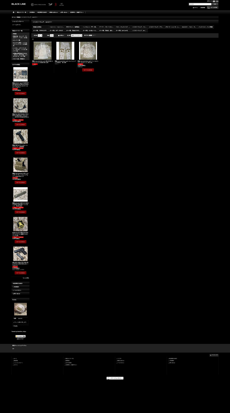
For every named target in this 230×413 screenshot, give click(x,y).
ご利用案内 (16, 287)
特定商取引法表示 (17, 283)
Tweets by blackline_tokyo (19, 331)
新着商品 (68, 360)
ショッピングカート (18, 362)
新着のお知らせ (120, 360)
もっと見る (26, 278)
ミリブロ (119, 358)
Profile (15, 326)
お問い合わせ (16, 293)
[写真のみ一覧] (91, 35)
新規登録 (203, 7)
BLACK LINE (19, 4)
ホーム (15, 358)
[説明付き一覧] (95, 35)
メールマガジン (17, 290)
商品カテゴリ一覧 (69, 358)
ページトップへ (215, 354)
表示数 (35, 35)
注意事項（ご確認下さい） (71, 364)
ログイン (196, 7)
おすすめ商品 (69, 362)
